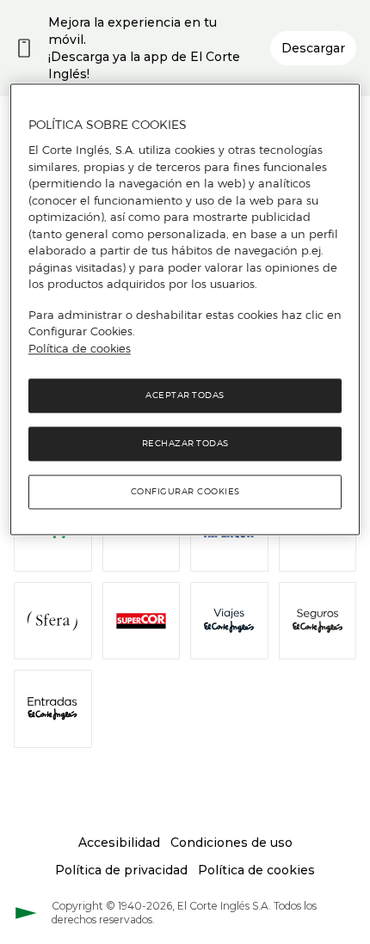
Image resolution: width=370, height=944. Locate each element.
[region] (185, 309)
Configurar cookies (185, 492)
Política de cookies (79, 348)
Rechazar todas (185, 444)
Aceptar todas (185, 396)
